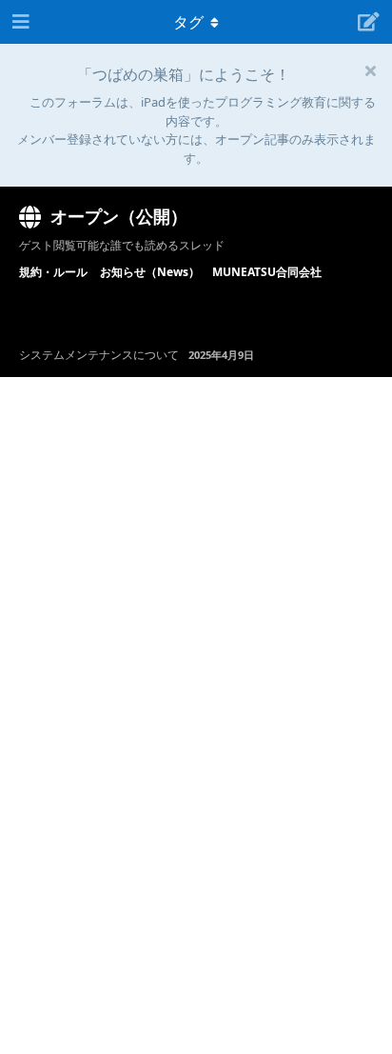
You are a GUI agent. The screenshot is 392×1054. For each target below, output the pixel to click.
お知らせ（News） (150, 272)
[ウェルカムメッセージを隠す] (370, 70)
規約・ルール (53, 272)
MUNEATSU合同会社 (267, 272)
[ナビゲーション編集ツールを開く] (19, 22)
